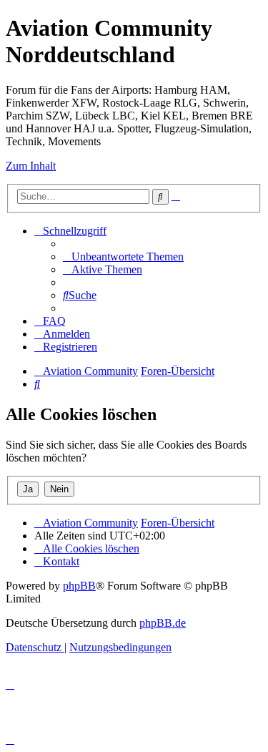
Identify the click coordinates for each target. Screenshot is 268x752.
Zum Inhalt (31, 166)
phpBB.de (162, 623)
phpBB (79, 586)
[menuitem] (123, 256)
